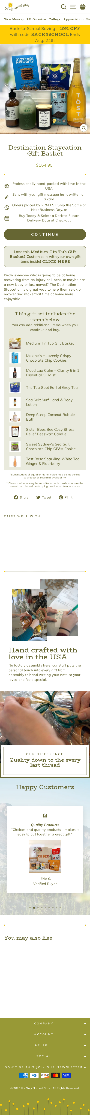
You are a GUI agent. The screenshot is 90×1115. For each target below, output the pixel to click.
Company (44, 1023)
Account (44, 1034)
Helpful (44, 1045)
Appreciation (73, 19)
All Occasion (36, 19)
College (54, 19)
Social (43, 1056)
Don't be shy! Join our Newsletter (44, 1067)
